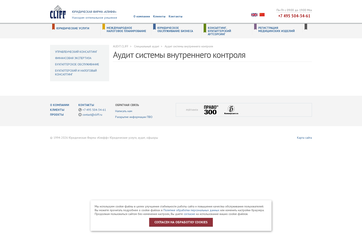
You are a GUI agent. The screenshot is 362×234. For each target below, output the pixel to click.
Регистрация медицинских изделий (276, 29)
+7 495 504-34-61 (294, 16)
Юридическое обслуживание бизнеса (175, 29)
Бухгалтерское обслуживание (77, 64)
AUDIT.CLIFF (120, 46)
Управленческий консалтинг (76, 52)
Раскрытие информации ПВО (134, 117)
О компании (141, 16)
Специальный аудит (146, 46)
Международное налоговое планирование (126, 29)
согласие (189, 214)
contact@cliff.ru (92, 114)
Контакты (175, 16)
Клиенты (159, 16)
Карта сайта (304, 138)
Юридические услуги (72, 28)
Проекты (57, 114)
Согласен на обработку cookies (181, 222)
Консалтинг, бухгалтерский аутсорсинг (219, 31)
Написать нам (123, 111)
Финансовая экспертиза (73, 58)
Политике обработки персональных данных (191, 210)
